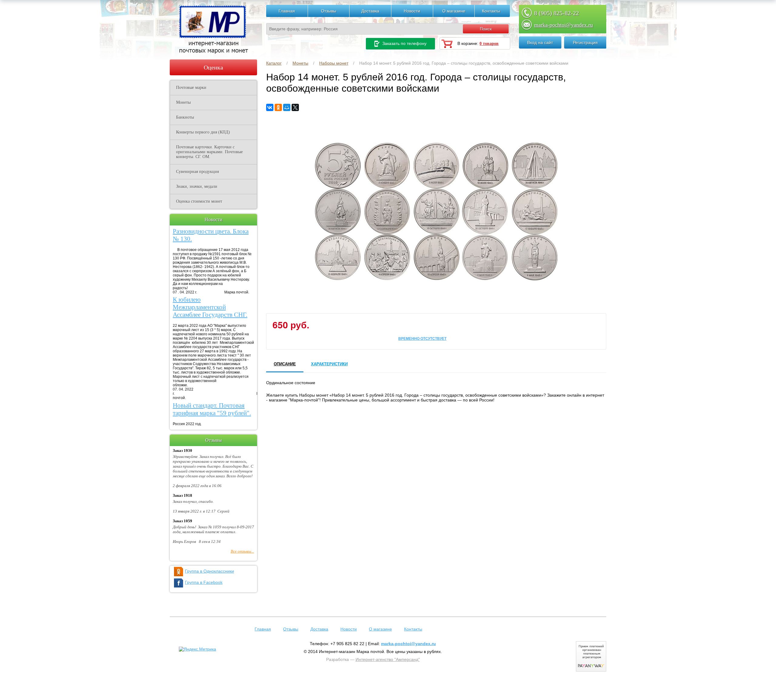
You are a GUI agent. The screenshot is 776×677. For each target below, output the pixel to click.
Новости (412, 10)
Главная (287, 10)
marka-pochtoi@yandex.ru (563, 25)
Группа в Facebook (203, 582)
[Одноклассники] (278, 107)
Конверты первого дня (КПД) (203, 132)
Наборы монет (333, 63)
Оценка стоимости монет (199, 201)
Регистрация (585, 42)
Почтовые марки (191, 87)
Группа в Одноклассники (209, 571)
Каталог (274, 63)
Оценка (213, 67)
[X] (295, 107)
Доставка (370, 10)
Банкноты (185, 117)
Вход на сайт (540, 42)
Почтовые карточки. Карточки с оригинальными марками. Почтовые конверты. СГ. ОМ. (209, 152)
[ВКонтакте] (269, 107)
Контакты (491, 10)
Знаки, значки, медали (196, 186)
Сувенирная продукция (197, 171)
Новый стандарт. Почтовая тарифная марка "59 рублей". (212, 409)
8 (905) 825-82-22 (556, 13)
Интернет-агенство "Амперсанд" (388, 659)
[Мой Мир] (286, 107)
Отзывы (328, 10)
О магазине (453, 10)
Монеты (300, 63)
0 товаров (489, 43)
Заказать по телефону (403, 43)
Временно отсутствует (422, 338)
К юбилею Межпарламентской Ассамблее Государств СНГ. (210, 307)
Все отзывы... (242, 551)
